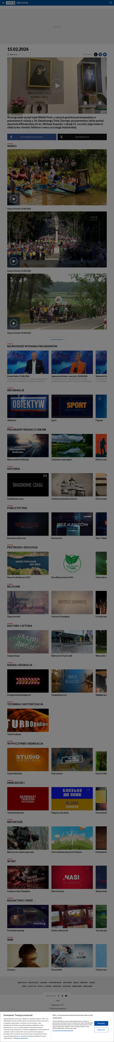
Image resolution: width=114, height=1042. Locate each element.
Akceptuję (101, 1023)
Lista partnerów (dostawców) (63, 1031)
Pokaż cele (101, 1030)
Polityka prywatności (20, 1038)
